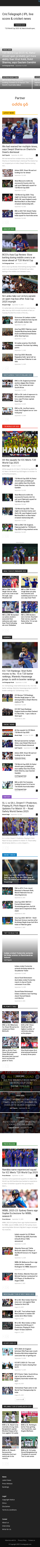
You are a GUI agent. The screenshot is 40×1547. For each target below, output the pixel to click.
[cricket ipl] (20, 105)
